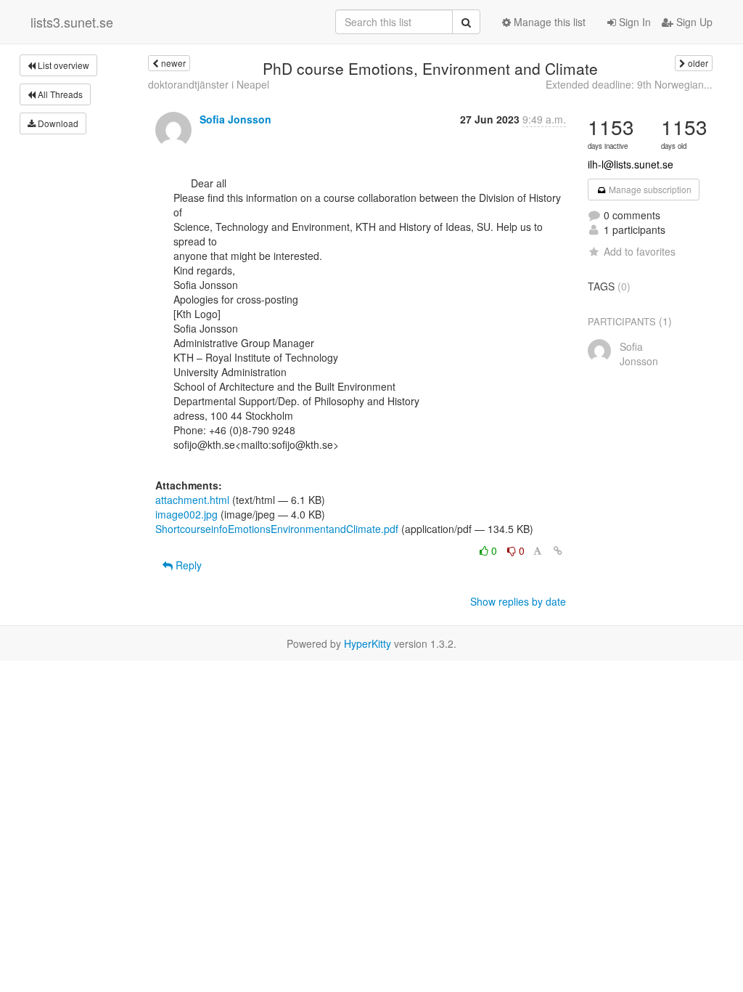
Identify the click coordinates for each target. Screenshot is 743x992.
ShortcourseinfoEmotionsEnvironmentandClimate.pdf (276, 528)
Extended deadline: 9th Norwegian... (629, 84)
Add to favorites (640, 251)
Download (57, 123)
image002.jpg (186, 514)
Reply (187, 565)
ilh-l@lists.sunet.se (630, 164)
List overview (62, 65)
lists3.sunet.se (71, 21)
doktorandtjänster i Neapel (208, 84)
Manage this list (548, 22)
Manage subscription (649, 189)
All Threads (59, 94)
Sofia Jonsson (235, 119)
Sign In (633, 22)
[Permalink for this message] (558, 550)
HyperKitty (367, 643)
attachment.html (192, 499)
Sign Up (693, 22)
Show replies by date (518, 601)
